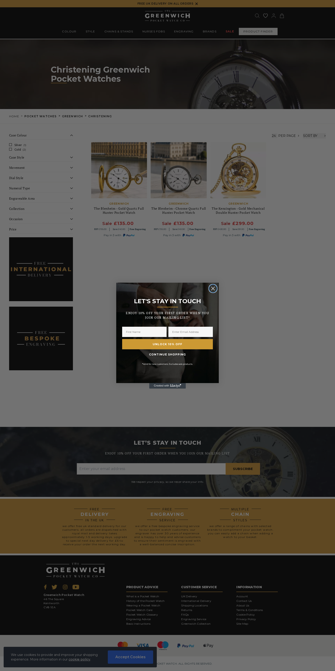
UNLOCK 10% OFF (167, 344)
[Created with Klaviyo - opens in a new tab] (167, 386)
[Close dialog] (213, 288)
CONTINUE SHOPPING (167, 354)
